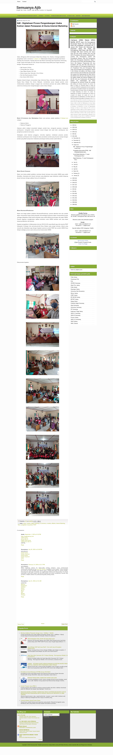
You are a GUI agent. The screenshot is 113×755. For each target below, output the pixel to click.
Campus (29, 523)
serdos (88, 117)
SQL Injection (91, 112)
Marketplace (82, 96)
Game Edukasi (84, 107)
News (19, 524)
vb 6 (91, 95)
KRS (78, 109)
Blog (92, 85)
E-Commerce (43, 523)
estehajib (93, 82)
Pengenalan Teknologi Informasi (80, 111)
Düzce (22, 588)
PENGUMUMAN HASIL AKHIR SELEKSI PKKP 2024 (41, 638)
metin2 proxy (24, 537)
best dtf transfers (41, 569)
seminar (91, 83)
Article (89, 48)
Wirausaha (85, 93)
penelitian (78, 55)
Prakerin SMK (73, 103)
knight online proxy (26, 540)
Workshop (89, 47)
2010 (73, 200)
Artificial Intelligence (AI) (89, 77)
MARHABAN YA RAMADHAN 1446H (27, 727)
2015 (73, 189)
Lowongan (73, 51)
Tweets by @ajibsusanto (76, 269)
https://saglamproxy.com (27, 536)
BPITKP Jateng (74, 299)
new (72, 117)
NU (85, 109)
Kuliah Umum (73, 101)
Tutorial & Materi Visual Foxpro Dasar (30, 700)
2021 (73, 136)
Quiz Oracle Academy (81, 53)
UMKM (77, 87)
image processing (91, 75)
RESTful (72, 98)
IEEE (72, 85)
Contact (24, 1)
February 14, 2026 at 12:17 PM (36, 564)
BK (73, 79)
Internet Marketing (60, 523)
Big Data (75, 99)
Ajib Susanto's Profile (83, 240)
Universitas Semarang (76, 307)
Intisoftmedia (73, 109)
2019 (73, 180)
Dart (86, 106)
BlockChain (81, 106)
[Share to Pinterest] (40, 521)
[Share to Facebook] (38, 521)
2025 (73, 127)
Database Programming (83, 63)
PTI (93, 109)
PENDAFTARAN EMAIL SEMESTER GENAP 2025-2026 (42, 677)
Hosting (89, 99)
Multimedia (73, 93)
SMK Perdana (74, 321)
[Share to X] (37, 521)
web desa (81, 75)
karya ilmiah (81, 115)
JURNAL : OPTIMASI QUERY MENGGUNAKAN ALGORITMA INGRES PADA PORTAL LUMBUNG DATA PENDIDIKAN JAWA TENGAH (47, 664)
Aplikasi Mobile (76, 77)
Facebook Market (74, 90)
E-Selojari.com (64, 118)
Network (89, 109)
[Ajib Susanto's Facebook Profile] (83, 242)
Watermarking (86, 15)
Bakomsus (93, 104)
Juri (93, 99)
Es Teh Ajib (22, 715)
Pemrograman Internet (86, 56)
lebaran (79, 95)
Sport (82, 42)
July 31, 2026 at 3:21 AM (34, 581)
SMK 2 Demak (74, 323)
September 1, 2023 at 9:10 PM (33, 534)
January (76, 175)
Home (18, 1)
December (76, 138)
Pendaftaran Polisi (77, 68)
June (75, 164)
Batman (23, 584)
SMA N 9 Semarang (75, 315)
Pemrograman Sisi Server (89, 101)
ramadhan (84, 117)
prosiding (84, 72)
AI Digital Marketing (76, 91)
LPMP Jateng (80, 101)
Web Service (92, 74)
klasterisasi (93, 115)
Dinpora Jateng (91, 71)
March (75, 171)
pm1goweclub (77, 117)
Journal (41, 15)
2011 (73, 197)
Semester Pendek (84, 82)
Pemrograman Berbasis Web (78, 58)
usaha (85, 95)
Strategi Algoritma (83, 83)
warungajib (90, 88)
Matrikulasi (91, 90)
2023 (73, 131)
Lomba (91, 91)
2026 (73, 125)
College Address (52, 744)
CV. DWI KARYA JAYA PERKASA (27, 721)
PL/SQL (81, 61)
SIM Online (77, 112)
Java (91, 53)
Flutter (77, 107)
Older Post (64, 624)
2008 (73, 204)
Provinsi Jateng (74, 317)
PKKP (34, 524)
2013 (73, 193)
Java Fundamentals (82, 79)
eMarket (54, 523)
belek (22, 558)
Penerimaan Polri (75, 279)
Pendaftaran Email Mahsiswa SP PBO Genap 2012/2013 (35, 672)
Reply (22, 545)
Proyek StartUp (91, 111)
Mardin (23, 593)
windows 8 (88, 98)
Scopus (72, 87)
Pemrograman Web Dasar (58, 15)
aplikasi (83, 71)
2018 (73, 182)
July (75, 162)
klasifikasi (87, 115)
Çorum (23, 589)
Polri (72, 281)
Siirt (22, 592)
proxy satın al (24, 539)
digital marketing (35, 523)
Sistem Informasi (74, 114)
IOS (93, 107)
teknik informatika (80, 98)
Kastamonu (24, 585)
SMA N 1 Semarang (75, 313)
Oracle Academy (75, 66)
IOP (89, 107)
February (76, 173)
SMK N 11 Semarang (76, 319)
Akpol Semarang (75, 305)
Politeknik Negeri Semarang (77, 303)
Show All (40, 739)
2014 (73, 191)
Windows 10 (91, 114)
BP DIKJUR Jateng (75, 297)
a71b (26, 521)
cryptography (83, 87)
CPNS (80, 99)
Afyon (22, 591)
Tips (80, 64)
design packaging (74, 115)
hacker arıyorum (25, 554)
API (93, 98)
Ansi (71, 99)
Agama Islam (70, 15)
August (75, 144)
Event (91, 64)
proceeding (78, 69)
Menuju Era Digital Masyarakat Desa (27, 737)
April (75, 169)
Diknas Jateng (74, 293)
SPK (82, 112)
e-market (49, 523)
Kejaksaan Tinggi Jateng (77, 311)
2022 (73, 133)
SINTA (79, 103)
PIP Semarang (74, 309)
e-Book (91, 93)
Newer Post (21, 624)
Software (76, 71)
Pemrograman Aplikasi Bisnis (88, 66)
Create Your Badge (82, 244)
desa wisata (91, 87)
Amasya (23, 595)
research (75, 61)
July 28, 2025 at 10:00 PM (35, 549)
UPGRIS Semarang (75, 283)
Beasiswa (74, 106)
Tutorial (47, 15)
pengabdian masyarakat (27, 524)
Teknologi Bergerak (79, 104)
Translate (55, 716)
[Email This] (33, 521)
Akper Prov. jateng (75, 285)
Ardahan (23, 587)
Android (78, 15)
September (76, 142)
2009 (73, 202)
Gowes (85, 91)
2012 (73, 195)
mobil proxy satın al (26, 541)
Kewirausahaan (74, 96)
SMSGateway (85, 103)
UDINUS (79, 93)
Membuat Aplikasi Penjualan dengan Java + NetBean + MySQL (37, 633)
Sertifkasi (74, 83)
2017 (73, 184)
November (76, 140)
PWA (71, 111)
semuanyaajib (92, 72)
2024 (73, 129)
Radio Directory (64, 744)
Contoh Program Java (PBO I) (28, 686)
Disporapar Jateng (76, 48)
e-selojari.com (37, 58)
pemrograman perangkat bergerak (78, 88)
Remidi (72, 112)
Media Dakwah (23, 726)
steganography (83, 80)
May (75, 166)
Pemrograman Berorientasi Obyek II (86, 60)
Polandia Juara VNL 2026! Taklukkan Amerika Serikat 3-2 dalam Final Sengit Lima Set (29, 718)
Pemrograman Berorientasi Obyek (27, 15)
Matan (82, 109)
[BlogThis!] (35, 521)
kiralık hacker (24, 552)
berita (24, 523)
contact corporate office (73, 744)
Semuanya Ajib (28, 8)
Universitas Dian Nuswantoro (78, 291)
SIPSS (76, 85)
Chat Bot (84, 99)
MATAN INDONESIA (24, 730)
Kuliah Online (83, 90)
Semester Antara (85, 85)
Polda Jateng (90, 96)
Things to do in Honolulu (86, 744)
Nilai (85, 64)
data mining (87, 104)
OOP (72, 55)
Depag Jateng (74, 301)
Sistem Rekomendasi (83, 114)
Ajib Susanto (75, 24)
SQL (86, 112)
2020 (73, 178)
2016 (73, 187)
